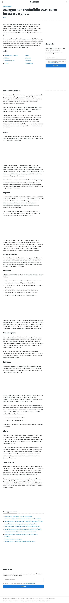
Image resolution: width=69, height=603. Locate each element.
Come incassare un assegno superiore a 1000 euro (20, 541)
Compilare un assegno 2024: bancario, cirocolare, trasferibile (23, 529)
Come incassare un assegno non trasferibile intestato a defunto (24, 521)
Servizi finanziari (7, 6)
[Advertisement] (23, 78)
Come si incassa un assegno (13, 539)
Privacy (22, 601)
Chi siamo (5, 601)
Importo (7, 58)
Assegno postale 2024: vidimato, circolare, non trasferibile (22, 526)
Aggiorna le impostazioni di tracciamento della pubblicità (37, 601)
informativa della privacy (30, 583)
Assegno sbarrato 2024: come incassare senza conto (20, 532)
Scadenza (28, 58)
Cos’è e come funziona (11, 55)
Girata (6, 63)
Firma (27, 55)
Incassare (28, 60)
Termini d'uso (16, 601)
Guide (4, 17)
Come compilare (9, 60)
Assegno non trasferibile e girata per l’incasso (18, 516)
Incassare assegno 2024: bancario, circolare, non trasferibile (23, 518)
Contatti (10, 601)
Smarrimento (29, 63)
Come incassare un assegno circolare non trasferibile (21, 524)
